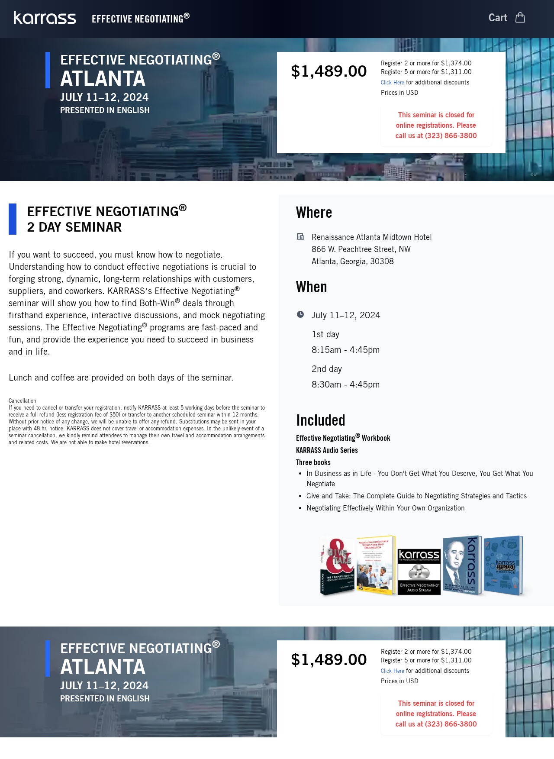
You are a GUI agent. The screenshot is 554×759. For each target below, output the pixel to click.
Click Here (392, 82)
